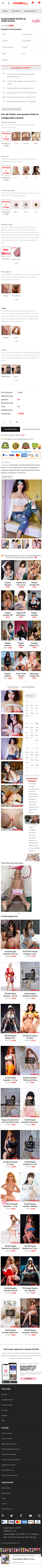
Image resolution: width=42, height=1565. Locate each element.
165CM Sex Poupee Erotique (30, 1037)
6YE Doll (21, 465)
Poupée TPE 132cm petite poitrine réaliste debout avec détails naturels (21, 614)
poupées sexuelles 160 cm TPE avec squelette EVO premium (34, 644)
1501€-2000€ (13, 465)
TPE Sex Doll (21, 473)
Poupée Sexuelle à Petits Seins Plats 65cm (30, 1079)
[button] (14, 913)
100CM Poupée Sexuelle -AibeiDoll (30, 1205)
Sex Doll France (12, 473)
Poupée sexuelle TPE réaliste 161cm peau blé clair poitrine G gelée (7, 614)
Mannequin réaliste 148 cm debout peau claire (34, 675)
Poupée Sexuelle (14, 470)
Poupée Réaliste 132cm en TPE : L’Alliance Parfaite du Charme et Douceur (8, 644)
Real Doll (4, 473)
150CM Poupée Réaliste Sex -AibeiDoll (10, 1037)
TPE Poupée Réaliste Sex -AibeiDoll (30, 1289)
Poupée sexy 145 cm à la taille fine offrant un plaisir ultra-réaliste (21, 584)
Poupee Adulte (33, 467)
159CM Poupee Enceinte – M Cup (10, 995)
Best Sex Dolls (29, 465)
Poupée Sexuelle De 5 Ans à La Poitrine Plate (10, 1121)
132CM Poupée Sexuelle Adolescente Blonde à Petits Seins (10, 1331)
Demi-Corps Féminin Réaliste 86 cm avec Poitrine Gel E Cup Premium (21, 675)
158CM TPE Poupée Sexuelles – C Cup (10, 1205)
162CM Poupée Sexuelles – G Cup (10, 1079)
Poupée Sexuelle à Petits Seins (30, 470)
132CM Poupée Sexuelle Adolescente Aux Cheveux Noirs (30, 1121)
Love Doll (25, 467)
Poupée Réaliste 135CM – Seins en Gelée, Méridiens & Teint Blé (7, 675)
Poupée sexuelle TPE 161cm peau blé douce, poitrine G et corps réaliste (34, 584)
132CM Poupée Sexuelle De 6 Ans (30, 1163)
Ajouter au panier (10, 429)
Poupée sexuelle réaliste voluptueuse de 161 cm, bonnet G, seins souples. (34, 614)
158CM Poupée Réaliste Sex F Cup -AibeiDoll (30, 1247)
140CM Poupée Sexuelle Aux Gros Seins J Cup (10, 953)
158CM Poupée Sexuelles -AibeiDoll (30, 1331)
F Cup (9, 467)
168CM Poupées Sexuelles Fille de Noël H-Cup (10, 1289)
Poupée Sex (4, 470)
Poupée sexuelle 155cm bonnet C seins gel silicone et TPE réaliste (7, 584)
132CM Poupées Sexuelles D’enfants (30, 995)
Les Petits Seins (17, 467)
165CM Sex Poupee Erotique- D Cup (30, 953)
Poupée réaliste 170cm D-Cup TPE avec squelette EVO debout (21, 644)
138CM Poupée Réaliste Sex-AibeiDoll (10, 1247)
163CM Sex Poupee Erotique (10, 1163)
